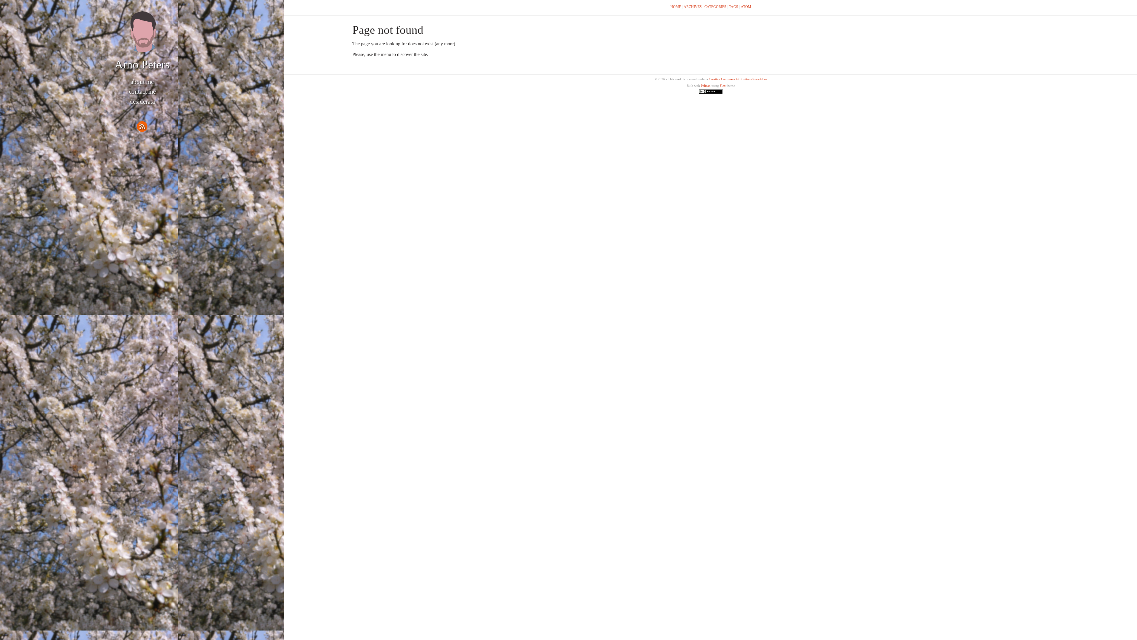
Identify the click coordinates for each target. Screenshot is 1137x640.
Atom (746, 7)
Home (675, 7)
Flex (723, 85)
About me (142, 81)
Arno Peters (142, 64)
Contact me (142, 91)
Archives (693, 7)
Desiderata (142, 101)
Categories (715, 7)
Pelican (706, 85)
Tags (733, 7)
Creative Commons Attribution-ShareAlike (738, 79)
